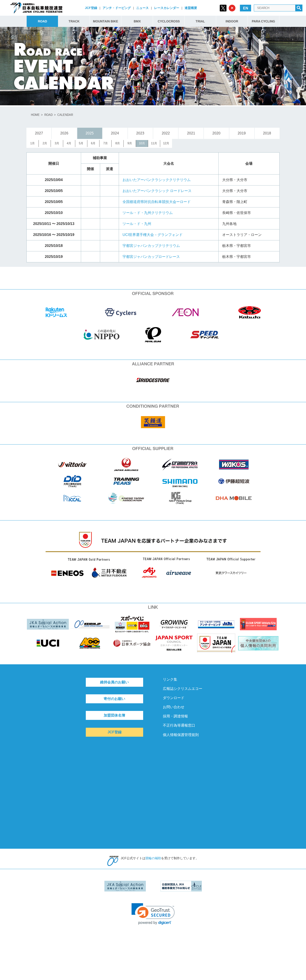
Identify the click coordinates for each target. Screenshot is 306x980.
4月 (69, 143)
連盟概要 (191, 8)
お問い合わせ (173, 707)
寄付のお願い (114, 699)
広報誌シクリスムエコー (182, 689)
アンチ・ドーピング (117, 8)
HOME (35, 115)
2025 (90, 133)
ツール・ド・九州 (137, 224)
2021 (191, 133)
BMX (137, 21)
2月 (45, 143)
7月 (105, 143)
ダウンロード (173, 698)
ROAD (42, 21)
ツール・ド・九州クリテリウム (148, 213)
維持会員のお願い (114, 682)
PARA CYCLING (263, 21)
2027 (39, 133)
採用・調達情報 (175, 716)
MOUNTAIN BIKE (105, 21)
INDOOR (232, 21)
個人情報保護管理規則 (181, 735)
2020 (216, 133)
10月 (142, 143)
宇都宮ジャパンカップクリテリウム (151, 246)
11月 (154, 143)
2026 (64, 133)
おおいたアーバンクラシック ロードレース (157, 191)
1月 (32, 143)
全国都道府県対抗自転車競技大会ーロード (157, 202)
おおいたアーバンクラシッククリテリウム (157, 180)
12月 (166, 143)
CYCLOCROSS (169, 21)
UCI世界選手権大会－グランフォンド (153, 235)
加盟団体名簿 (114, 715)
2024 (115, 133)
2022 (166, 133)
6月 (93, 143)
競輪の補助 (153, 858)
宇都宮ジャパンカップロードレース (151, 257)
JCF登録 (91, 8)
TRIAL (200, 21)
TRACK (74, 21)
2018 (267, 133)
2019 (242, 133)
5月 (81, 143)
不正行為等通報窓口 (179, 725)
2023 (140, 133)
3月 (57, 143)
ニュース (142, 8)
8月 (117, 143)
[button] (153, 914)
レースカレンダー (166, 8)
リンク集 (170, 679)
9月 (129, 143)
